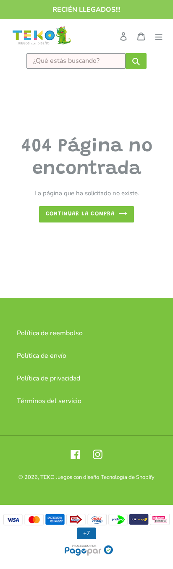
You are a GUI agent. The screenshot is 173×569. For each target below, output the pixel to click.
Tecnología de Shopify (128, 477)
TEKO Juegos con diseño (69, 477)
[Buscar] (136, 61)
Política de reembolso (50, 333)
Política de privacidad (48, 378)
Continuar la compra (80, 214)
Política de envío (41, 355)
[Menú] (159, 36)
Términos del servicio (49, 401)
